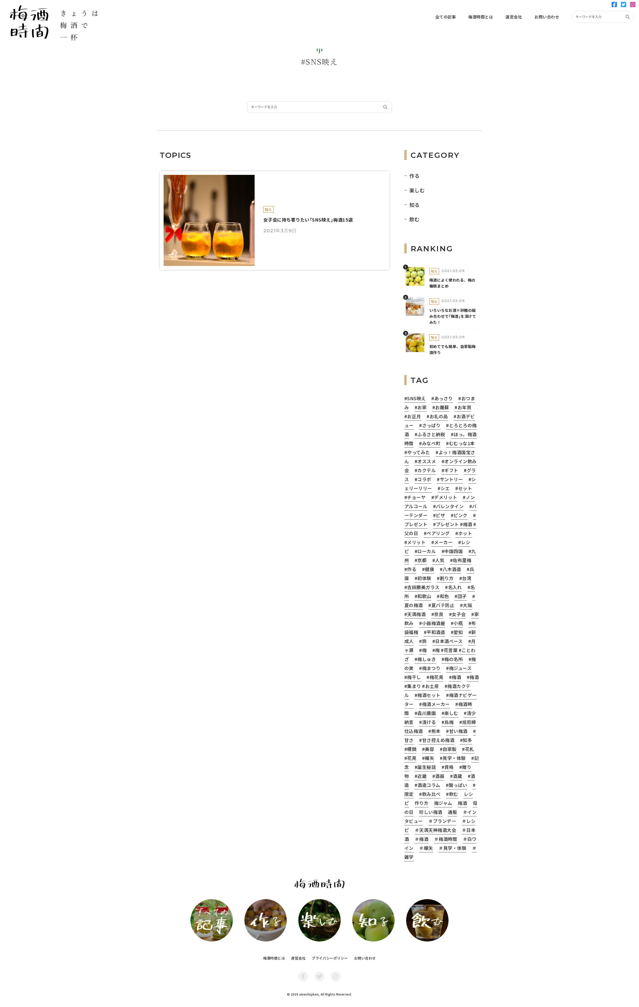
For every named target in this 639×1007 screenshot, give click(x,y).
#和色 (443, 596)
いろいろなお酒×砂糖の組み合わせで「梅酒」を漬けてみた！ (452, 316)
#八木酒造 (450, 569)
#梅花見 (435, 677)
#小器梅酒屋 (432, 623)
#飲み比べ (429, 794)
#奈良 (437, 614)
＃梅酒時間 (445, 839)
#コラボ (423, 479)
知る (268, 209)
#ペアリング (437, 533)
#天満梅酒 (415, 614)
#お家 (421, 407)
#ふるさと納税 (430, 434)
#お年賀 (463, 407)
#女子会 (457, 614)
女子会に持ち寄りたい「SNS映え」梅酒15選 (308, 219)
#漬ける (427, 722)
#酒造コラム (427, 785)
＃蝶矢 (426, 848)
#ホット (463, 533)
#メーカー (442, 542)
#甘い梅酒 (456, 731)
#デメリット (444, 497)
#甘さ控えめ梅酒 (436, 740)
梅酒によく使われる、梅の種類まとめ (452, 283)
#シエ (444, 488)
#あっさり (442, 398)
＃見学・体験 (452, 848)
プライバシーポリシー (330, 958)
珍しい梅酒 (430, 812)
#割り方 (445, 578)
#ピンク (459, 515)
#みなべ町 (429, 443)
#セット (463, 488)
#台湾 (465, 578)
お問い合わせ (365, 958)
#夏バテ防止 (441, 605)
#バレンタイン (448, 506)
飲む (414, 219)
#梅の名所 (452, 659)
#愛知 (457, 632)
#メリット (415, 542)
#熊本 (434, 731)
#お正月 (412, 416)
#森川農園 (425, 713)
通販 (452, 812)
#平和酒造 (434, 632)
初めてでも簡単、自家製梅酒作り (452, 349)
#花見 (410, 758)
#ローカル (425, 551)
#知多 (466, 740)
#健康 (428, 569)
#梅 (423, 650)
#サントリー (450, 479)
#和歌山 (423, 596)
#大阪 (466, 605)
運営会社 (298, 958)
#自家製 (448, 749)
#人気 (438, 560)
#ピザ (439, 515)
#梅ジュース (459, 668)
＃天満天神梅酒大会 (435, 830)
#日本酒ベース (447, 641)
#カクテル (425, 470)
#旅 (423, 641)
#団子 (461, 596)
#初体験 (423, 578)
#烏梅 (448, 722)
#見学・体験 (453, 758)
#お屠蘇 (440, 407)
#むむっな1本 (460, 443)
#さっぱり (429, 425)
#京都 (421, 560)
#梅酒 (455, 677)
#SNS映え (415, 398)
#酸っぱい (456, 785)
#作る (410, 569)
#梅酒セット (428, 695)
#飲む (452, 794)
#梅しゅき (425, 659)
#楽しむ (450, 713)
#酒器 (438, 776)
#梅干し (412, 677)
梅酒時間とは (274, 958)
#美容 (428, 749)
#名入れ (453, 587)
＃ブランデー (442, 821)
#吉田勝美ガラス (422, 587)
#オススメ (425, 461)
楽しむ (417, 190)
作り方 (421, 803)
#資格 (448, 767)
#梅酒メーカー (434, 704)
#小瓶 (457, 623)
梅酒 (462, 803)
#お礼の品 (437, 416)
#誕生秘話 (425, 767)
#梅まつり (429, 668)
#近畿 (421, 776)
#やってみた (417, 452)
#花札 (468, 749)
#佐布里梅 (460, 560)
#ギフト (450, 470)
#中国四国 (452, 551)
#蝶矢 (428, 758)
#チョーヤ (415, 497)
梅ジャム (443, 803)
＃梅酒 (421, 839)
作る (414, 175)
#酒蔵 (456, 776)
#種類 (410, 749)
